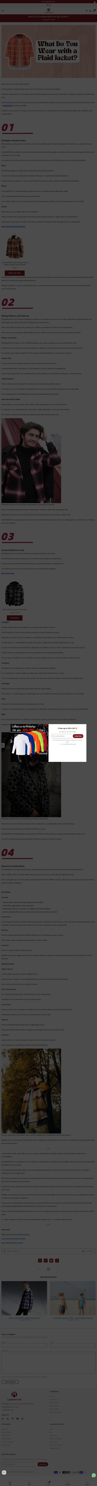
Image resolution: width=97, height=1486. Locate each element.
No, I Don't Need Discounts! (68, 744)
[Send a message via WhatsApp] (94, 1475)
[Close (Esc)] (94, 2)
